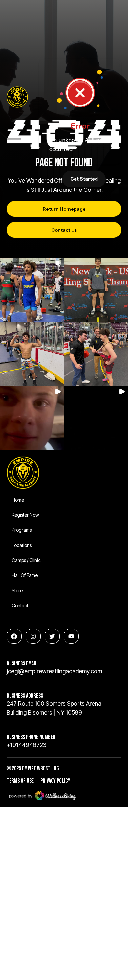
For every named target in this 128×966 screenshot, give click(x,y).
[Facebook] (14, 636)
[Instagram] (33, 636)
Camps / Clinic (26, 560)
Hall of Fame (25, 575)
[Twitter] (52, 636)
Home (18, 500)
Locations (22, 545)
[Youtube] (71, 636)
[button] (32, 290)
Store (17, 590)
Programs (22, 530)
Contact (20, 605)
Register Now (25, 515)
